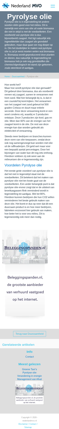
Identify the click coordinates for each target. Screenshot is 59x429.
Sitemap (28, 427)
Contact (29, 356)
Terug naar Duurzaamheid (30, 334)
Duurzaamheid (18, 77)
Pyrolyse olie (29, 372)
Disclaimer (23, 424)
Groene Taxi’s (29, 369)
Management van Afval (29, 379)
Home (7, 77)
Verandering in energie (29, 376)
